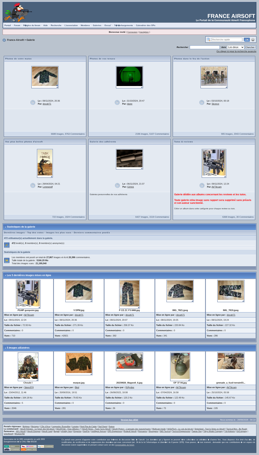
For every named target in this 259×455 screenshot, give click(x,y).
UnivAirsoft (8, 434)
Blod (77, 387)
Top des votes (35, 232)
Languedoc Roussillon (61, 427)
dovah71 (47, 104)
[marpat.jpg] (78, 363)
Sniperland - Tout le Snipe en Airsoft (210, 429)
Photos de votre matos (18, 59)
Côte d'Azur (45, 427)
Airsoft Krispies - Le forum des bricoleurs (37, 429)
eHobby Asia (66, 431)
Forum (17, 25)
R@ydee (129, 387)
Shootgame (153, 431)
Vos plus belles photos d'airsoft (24, 142)
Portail (7, 25)
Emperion (77, 431)
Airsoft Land (47, 431)
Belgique (26, 427)
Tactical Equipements (181, 431)
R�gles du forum (31, 25)
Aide (45, 25)
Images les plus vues (58, 232)
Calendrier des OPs (145, 25)
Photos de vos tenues (102, 59)
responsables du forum (124, 445)
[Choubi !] (28, 366)
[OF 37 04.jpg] (180, 366)
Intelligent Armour (98, 431)
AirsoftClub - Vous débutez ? (68, 429)
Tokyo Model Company (213, 431)
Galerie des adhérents (103, 142)
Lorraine (75, 427)
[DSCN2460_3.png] (129, 77)
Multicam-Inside (159, 429)
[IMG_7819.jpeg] (230, 291)
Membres (85, 25)
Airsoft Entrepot (33, 431)
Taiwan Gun (197, 431)
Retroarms (142, 431)
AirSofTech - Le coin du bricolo (180, 429)
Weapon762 (20, 434)
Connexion (132, 32)
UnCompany (242, 431)
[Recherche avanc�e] (253, 39)
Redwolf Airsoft (130, 431)
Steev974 (29, 387)
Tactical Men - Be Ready (236, 429)
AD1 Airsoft (21, 431)
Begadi (56, 431)
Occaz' (107, 25)
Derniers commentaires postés (92, 232)
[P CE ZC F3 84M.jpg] (129, 294)
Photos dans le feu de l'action (191, 59)
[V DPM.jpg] (44, 77)
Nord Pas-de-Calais (88, 427)
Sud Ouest (102, 427)
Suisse (112, 427)
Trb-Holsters (229, 431)
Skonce (215, 104)
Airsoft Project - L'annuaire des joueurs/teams (131, 429)
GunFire (86, 431)
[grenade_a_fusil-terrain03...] (230, 361)
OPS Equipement (115, 431)
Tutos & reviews (183, 142)
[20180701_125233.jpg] (214, 77)
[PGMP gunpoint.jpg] (214, 163)
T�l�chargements (123, 25)
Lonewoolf (48, 187)
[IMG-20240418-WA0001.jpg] (45, 163)
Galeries (97, 25)
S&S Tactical (165, 431)
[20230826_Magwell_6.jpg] (129, 361)
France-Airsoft (15, 40)
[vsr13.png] (129, 159)
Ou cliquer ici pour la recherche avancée (236, 51)
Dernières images (14, 232)
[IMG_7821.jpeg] (180, 291)
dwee (129, 104)
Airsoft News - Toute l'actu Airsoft (96, 429)
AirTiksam (217, 187)
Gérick (130, 187)
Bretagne (35, 427)
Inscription (144, 32)
